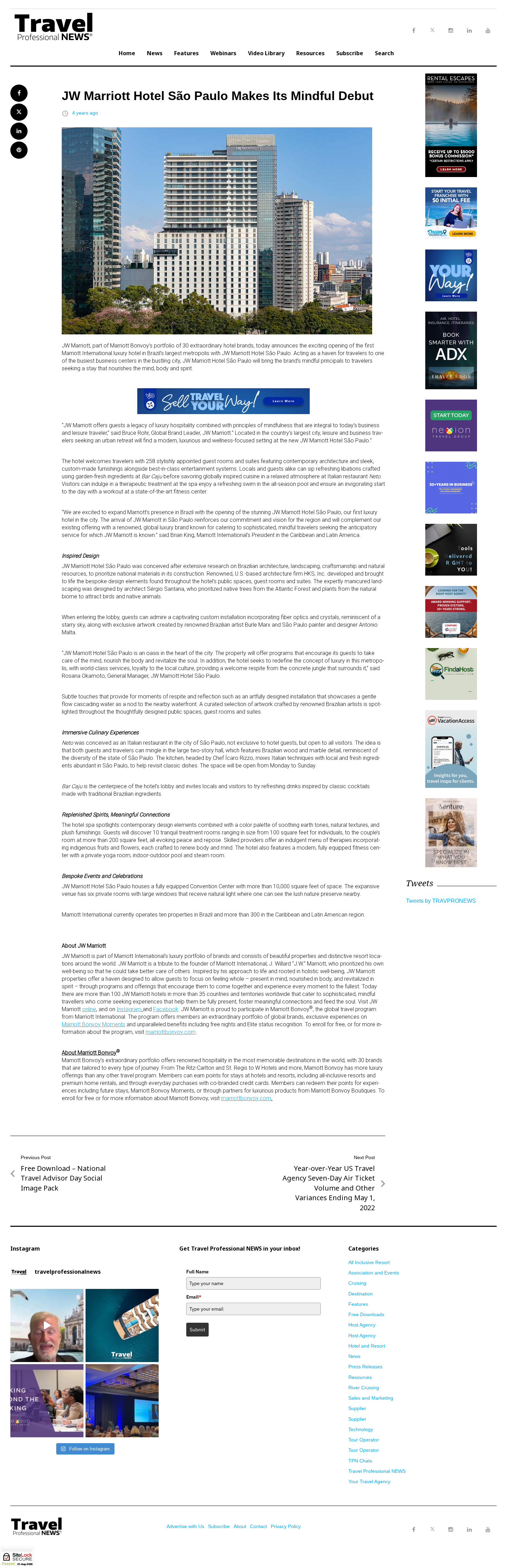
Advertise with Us (185, 1526)
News (154, 53)
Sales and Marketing (370, 1398)
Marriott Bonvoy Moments (93, 1024)
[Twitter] (432, 1522)
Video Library (266, 53)
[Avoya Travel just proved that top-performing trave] (122, 1400)
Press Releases (365, 1366)
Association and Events (373, 1272)
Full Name (197, 1272)
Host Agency (362, 1325)
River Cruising (363, 1387)
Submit (197, 1330)
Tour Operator (363, 1439)
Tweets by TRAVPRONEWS (441, 901)
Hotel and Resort (366, 1346)
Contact (258, 1526)
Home (127, 53)
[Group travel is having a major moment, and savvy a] (122, 1325)
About (239, 1526)
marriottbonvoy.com (171, 1032)
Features (186, 53)
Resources (310, 53)
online (89, 1009)
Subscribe (349, 53)
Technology (360, 1429)
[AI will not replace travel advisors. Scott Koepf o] (46, 1325)
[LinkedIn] (469, 1529)
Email (193, 1297)
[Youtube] (488, 1529)
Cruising (357, 1283)
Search (384, 53)
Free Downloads (366, 1314)
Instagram (129, 1009)
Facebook (165, 1009)
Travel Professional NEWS (377, 1471)
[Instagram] (450, 1529)
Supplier (357, 1408)
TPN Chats (360, 1461)
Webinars (223, 53)
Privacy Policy (286, 1526)
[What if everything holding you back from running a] (46, 1400)
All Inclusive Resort (369, 1262)
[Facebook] (413, 1529)
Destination (360, 1293)
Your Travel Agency (369, 1481)
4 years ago (85, 113)
